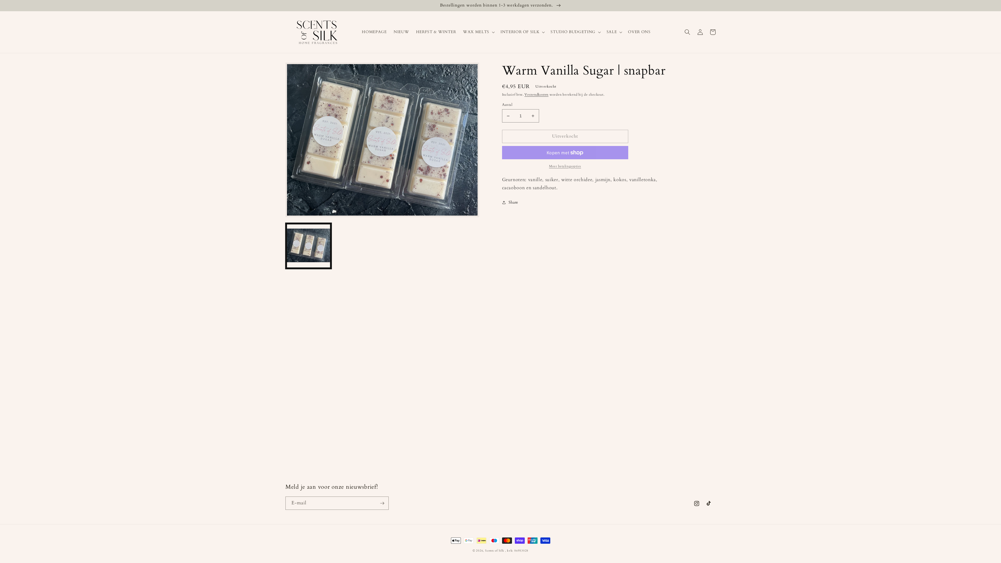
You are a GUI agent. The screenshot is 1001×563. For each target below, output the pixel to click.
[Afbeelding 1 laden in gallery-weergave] (308, 246)
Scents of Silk (494, 551)
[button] (478, 32)
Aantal (507, 104)
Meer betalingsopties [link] (565, 166)
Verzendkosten (536, 94)
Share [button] (513, 202)
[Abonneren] (382, 503)
